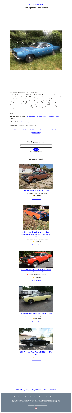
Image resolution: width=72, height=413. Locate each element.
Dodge (31, 389)
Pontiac (44, 389)
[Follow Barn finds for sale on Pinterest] (36, 409)
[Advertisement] (36, 20)
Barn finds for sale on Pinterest (41, 405)
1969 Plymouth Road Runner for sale (36, 190)
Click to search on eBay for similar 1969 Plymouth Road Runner (42, 116)
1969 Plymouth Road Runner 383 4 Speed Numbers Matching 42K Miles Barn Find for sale (36, 234)
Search (36, 149)
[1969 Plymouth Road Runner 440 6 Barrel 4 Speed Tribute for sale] (36, 267)
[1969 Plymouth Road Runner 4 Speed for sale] (36, 311)
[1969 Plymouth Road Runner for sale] (36, 188)
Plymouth (42, 129)
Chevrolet (19, 389)
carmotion (24, 122)
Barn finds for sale (36, 4)
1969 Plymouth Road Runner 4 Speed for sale (36, 313)
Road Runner (35, 132)
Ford (26, 389)
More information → (36, 199)
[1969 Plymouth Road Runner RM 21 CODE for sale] (36, 349)
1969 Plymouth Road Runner (29, 129)
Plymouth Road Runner (53, 129)
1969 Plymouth (16, 129)
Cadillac (38, 389)
